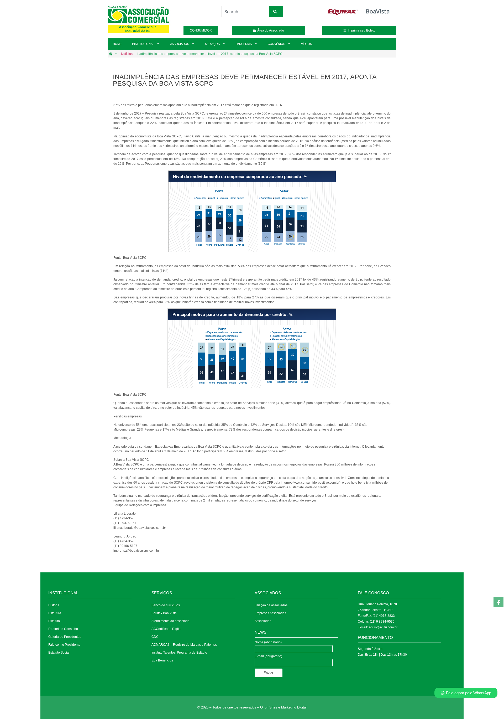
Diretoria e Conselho (63, 629)
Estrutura (54, 613)
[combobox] (245, 11)
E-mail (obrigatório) (268, 656)
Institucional (143, 43)
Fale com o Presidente (64, 644)
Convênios (276, 43)
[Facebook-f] (498, 602)
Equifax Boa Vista (164, 613)
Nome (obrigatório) (268, 642)
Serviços (212, 43)
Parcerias (244, 43)
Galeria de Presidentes (64, 637)
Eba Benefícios (162, 660)
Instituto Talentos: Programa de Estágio (179, 652)
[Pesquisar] (276, 11)
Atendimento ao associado (170, 621)
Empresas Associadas (270, 613)
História (53, 605)
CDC (155, 637)
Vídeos (306, 43)
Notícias (127, 54)
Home (117, 43)
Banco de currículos (165, 605)
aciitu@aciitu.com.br (383, 627)
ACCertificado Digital (166, 629)
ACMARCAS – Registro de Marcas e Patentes (184, 644)
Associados (179, 43)
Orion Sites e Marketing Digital (283, 707)
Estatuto (54, 621)
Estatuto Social (59, 652)
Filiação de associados (271, 605)
